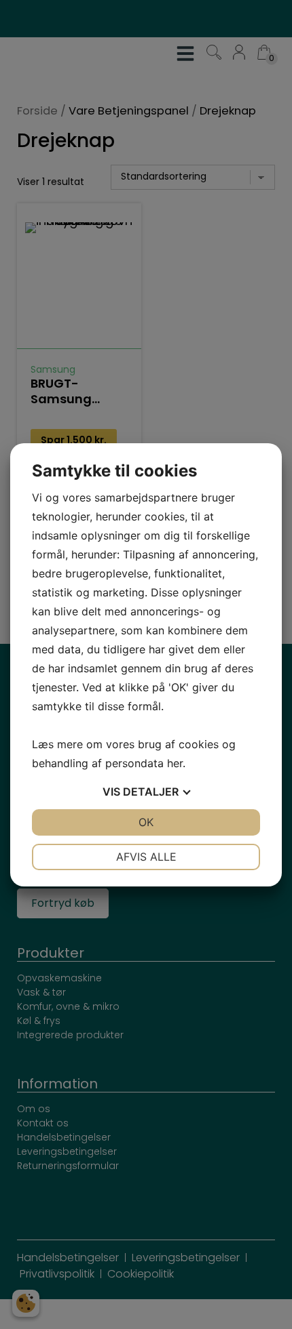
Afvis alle (146, 856)
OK (146, 822)
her (175, 763)
